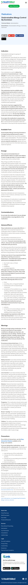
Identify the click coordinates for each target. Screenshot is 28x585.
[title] (6, 568)
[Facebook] (23, 579)
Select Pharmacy (14, 6)
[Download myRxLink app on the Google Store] (15, 568)
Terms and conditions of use (7, 489)
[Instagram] (26, 579)
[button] (26, 2)
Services (3, 523)
